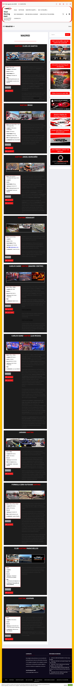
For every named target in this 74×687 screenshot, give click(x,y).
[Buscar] (63, 14)
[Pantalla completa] (68, 109)
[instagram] (67, 4)
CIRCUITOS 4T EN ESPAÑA (47, 14)
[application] (60, 104)
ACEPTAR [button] (70, 685)
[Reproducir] (51, 109)
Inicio (15, 10)
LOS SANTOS (32, 46)
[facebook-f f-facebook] (56, 4)
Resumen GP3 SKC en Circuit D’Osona (59, 661)
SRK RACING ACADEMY (31, 14)
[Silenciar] (66, 109)
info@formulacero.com (13, 514)
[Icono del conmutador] (69, 14)
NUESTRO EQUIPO (30, 10)
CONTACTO (17, 18)
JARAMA (22, 432)
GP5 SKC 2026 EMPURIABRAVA (58, 658)
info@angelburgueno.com (14, 188)
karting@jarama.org (12, 462)
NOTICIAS (21, 10)
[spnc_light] (66, 14)
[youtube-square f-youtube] (70, 4)
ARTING (30, 432)
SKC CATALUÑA (42, 10)
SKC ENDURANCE (19, 14)
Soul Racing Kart (7, 14)
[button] (6, 57)
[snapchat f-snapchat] (63, 4)
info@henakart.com (14, 247)
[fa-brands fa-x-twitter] (60, 4)
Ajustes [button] (65, 685)
